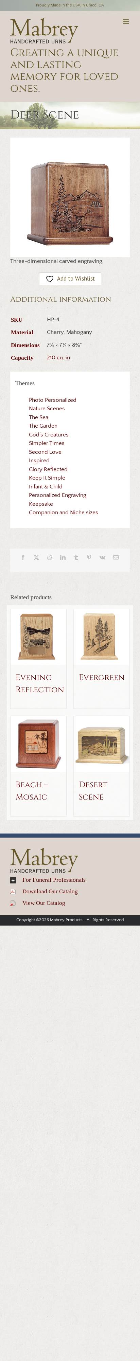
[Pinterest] (89, 557)
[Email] (116, 557)
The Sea (38, 417)
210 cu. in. (59, 358)
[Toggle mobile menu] (126, 21)
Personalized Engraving (57, 495)
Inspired (39, 461)
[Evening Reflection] (38, 637)
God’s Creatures (49, 435)
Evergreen (102, 677)
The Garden (43, 426)
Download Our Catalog (47, 891)
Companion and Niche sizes (63, 512)
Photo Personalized (52, 400)
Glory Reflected (48, 469)
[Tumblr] (76, 557)
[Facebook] (23, 557)
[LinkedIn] (63, 557)
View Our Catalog (40, 903)
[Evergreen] (101, 637)
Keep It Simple (47, 478)
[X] (36, 557)
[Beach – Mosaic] (38, 744)
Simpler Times (47, 443)
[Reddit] (49, 557)
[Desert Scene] (101, 744)
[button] (70, 880)
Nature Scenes (47, 409)
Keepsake (41, 504)
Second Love (45, 452)
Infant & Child (46, 487)
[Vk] (102, 557)
